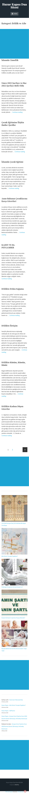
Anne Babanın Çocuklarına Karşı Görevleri (14, 200)
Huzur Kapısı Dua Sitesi (14, 6)
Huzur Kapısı (5, 705)
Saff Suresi (12, 710)
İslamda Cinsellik (10, 60)
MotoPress (17, 784)
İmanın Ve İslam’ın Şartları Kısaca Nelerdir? (13, 618)
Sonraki (25, 449)
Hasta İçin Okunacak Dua (16, 700)
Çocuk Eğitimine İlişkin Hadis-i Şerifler (13, 124)
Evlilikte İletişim (10, 325)
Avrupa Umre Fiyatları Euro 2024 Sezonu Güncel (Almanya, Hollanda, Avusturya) (14, 726)
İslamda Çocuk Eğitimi (12, 162)
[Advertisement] (14, 44)
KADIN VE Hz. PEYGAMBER (8, 246)
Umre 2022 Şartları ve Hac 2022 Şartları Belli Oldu (14, 84)
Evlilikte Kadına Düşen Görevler (12, 407)
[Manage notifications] (25, 791)
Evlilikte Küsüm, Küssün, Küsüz (14, 364)
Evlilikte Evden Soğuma (13, 289)
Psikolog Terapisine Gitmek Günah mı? (12, 587)
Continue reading (17, 112)
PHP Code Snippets (9, 791)
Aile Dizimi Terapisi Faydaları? (10, 556)
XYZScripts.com (20, 791)
